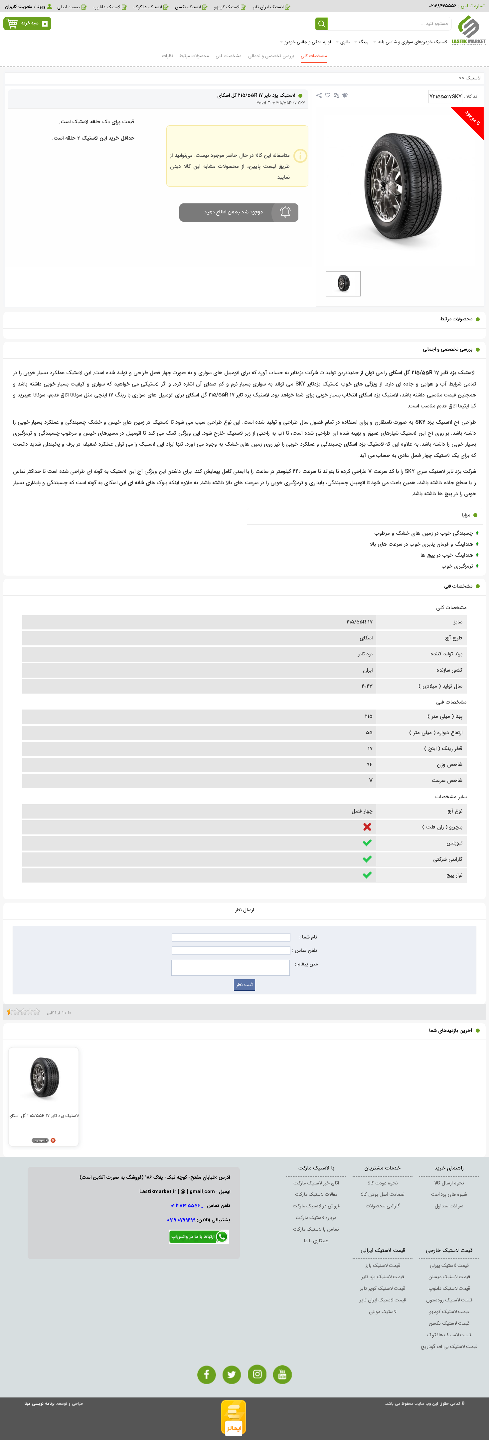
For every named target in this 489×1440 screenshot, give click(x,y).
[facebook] (206, 1375)
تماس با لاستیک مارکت (316, 1229)
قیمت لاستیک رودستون (449, 1300)
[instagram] (257, 1374)
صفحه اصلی (68, 7)
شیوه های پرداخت (449, 1194)
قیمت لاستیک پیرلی (449, 1266)
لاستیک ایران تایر (268, 7)
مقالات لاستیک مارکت (316, 1194)
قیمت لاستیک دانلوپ (449, 1288)
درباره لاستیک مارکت (316, 1218)
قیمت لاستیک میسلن (449, 1277)
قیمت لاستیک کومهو (449, 1312)
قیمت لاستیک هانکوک (449, 1335)
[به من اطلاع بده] (345, 95)
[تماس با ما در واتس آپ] (199, 1243)
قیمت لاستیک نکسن (449, 1323)
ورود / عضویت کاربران (25, 6)
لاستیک (473, 78)
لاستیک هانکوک (148, 7)
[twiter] (232, 1375)
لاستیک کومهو (226, 7)
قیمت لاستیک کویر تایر (382, 1288)
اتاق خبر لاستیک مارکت (316, 1183)
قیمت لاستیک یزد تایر (382, 1277)
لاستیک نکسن (188, 7)
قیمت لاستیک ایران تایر (383, 1300)
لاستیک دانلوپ (106, 7)
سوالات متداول (449, 1206)
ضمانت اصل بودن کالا (383, 1194)
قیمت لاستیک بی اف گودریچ (449, 1347)
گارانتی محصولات (383, 1206)
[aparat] (282, 1374)
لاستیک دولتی (382, 1312)
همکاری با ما (316, 1241)
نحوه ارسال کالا (449, 1183)
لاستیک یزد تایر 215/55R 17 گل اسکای (256, 95)
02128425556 (443, 6)
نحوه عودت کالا (383, 1183)
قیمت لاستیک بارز (382, 1266)
